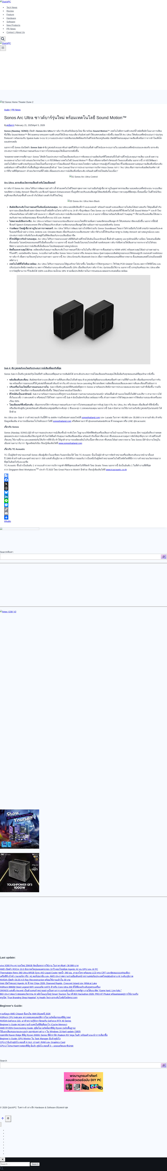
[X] (83, 484)
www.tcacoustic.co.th (116, 469)
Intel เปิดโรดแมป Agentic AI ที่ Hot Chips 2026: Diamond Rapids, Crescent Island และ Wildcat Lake (48, 983)
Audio (7, 110)
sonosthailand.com (91, 417)
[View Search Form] (2, 38)
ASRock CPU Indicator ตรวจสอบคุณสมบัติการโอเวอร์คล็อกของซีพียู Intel (35, 1017)
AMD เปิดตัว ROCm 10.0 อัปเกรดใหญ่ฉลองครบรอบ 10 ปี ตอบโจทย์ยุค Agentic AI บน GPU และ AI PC (49, 969)
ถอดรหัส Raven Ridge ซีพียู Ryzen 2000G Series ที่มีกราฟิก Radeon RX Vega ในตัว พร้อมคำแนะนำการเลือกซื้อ (54, 1035)
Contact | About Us (16, 32)
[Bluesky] (83, 492)
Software (11, 22)
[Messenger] (83, 505)
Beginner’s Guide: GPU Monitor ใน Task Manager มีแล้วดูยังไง (30, 1038)
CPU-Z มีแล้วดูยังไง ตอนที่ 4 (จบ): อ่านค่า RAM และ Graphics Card (32, 1042)
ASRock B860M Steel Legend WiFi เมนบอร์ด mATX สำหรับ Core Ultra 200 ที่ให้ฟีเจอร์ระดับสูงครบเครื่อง (50, 987)
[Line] (83, 501)
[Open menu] (3, 48)
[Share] (83, 517)
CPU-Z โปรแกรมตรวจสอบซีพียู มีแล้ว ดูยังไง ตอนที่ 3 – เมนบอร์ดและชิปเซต (36, 1046)
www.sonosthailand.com (70, 443)
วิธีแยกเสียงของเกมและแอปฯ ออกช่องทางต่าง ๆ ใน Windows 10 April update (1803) (40, 1031)
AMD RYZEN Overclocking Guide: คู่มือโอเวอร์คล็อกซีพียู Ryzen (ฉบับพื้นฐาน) (38, 1028)
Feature (10, 14)
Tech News (12, 7)
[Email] (83, 513)
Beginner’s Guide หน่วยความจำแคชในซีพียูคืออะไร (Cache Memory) (33, 1024)
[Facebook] (83, 480)
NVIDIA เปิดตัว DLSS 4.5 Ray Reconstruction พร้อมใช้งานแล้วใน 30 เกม (35, 980)
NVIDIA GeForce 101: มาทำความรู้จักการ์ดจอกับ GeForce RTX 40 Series (35, 1021)
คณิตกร (10, 125)
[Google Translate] (83, 476)
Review (10, 11)
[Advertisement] (83, 71)
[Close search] (2, 1159)
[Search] (163, 556)
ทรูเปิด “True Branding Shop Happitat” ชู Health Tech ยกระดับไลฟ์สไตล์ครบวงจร (38, 997)
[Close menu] (0, 1124)
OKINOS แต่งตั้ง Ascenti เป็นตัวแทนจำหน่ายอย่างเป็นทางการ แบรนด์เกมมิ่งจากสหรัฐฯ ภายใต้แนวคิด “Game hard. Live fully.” (61, 990)
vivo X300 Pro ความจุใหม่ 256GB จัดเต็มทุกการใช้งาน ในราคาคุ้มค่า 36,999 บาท (39, 965)
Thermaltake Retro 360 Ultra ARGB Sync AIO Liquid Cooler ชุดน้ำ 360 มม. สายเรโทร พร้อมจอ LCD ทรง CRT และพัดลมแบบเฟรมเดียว (65, 973)
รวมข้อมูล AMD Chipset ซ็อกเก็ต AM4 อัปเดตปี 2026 (25, 1014)
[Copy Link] (83, 509)
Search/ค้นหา (6, 552)
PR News (11, 29)
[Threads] (83, 488)
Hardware (11, 18)
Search (3, 1061)
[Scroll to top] (2, 1119)
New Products (13, 25)
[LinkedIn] (83, 496)
